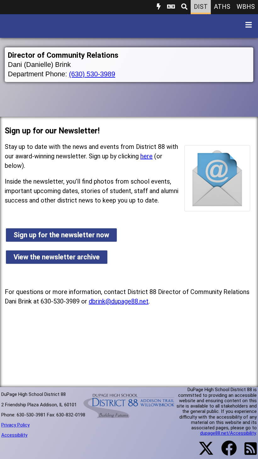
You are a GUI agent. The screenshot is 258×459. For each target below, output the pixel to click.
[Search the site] (184, 7)
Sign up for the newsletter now (61, 235)
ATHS (222, 6)
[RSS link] (247, 452)
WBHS (246, 6)
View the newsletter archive (57, 257)
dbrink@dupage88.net (119, 301)
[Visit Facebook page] (225, 452)
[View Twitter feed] (202, 452)
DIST (201, 6)
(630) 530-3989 (92, 74)
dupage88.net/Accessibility (228, 433)
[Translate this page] (171, 7)
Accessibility (14, 435)
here (146, 156)
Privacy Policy (15, 425)
